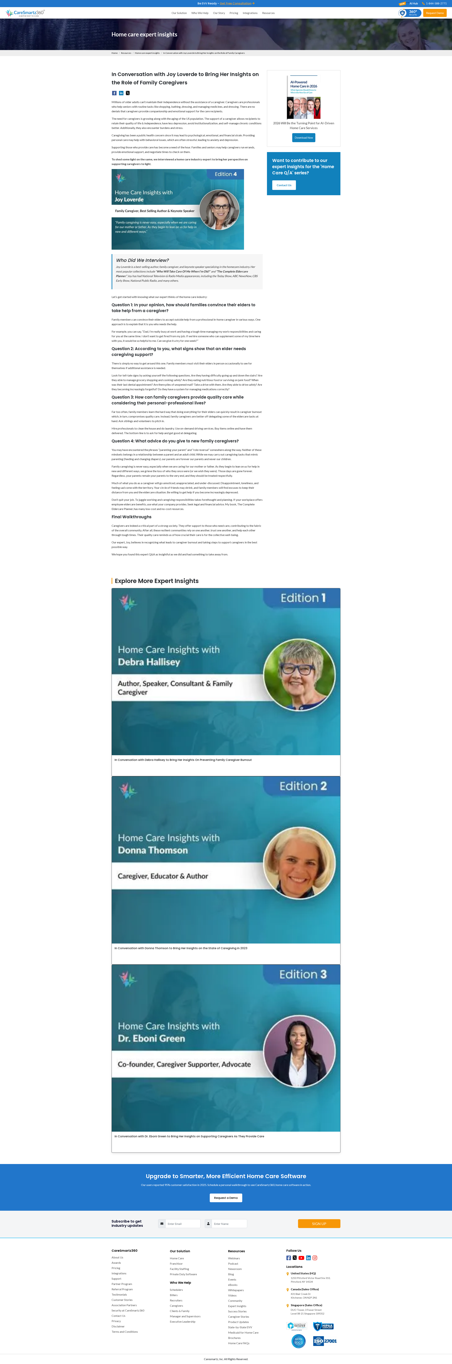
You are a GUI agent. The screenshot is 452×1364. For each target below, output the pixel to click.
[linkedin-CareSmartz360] (121, 93)
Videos (232, 1295)
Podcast (233, 1263)
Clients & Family (179, 1311)
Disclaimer (118, 1326)
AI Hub (413, 3)
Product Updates (238, 1322)
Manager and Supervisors (185, 1316)
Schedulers (176, 1289)
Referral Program (122, 1289)
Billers (174, 1295)
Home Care (177, 1258)
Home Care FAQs (238, 1343)
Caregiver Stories (238, 1316)
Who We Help (200, 12)
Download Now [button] (304, 137)
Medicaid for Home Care (243, 1332)
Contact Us (284, 185)
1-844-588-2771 (436, 3)
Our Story (219, 12)
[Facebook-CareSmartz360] (114, 93)
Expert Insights (237, 1306)
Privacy (116, 1321)
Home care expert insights (147, 53)
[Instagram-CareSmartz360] (315, 1258)
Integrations (250, 12)
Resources (268, 12)
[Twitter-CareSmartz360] (295, 1257)
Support (116, 1278)
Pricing (234, 12)
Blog (231, 1274)
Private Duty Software (183, 1274)
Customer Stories (122, 1299)
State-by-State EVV (240, 1327)
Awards (116, 1262)
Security (413, 12)
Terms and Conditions (125, 1331)
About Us (117, 1257)
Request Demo (435, 12)
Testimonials (119, 1294)
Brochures (234, 1337)
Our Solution (179, 12)
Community (235, 1300)
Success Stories (237, 1311)
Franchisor (176, 1263)
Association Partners (124, 1305)
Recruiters (176, 1300)
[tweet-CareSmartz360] (128, 93)
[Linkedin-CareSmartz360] (308, 1258)
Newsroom (235, 1268)
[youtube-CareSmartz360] (301, 1258)
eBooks (232, 1284)
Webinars (234, 1258)
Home (115, 53)
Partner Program (122, 1283)
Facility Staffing (179, 1268)
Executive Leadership (182, 1321)
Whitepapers (236, 1290)
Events (232, 1279)
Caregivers (176, 1305)
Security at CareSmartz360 (128, 1310)
